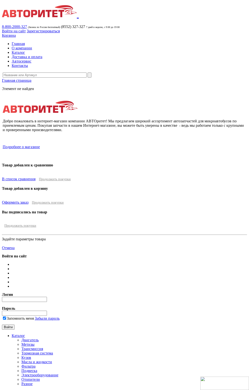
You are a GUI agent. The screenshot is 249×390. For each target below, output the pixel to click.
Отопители (30, 379)
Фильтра (28, 366)
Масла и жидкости (36, 362)
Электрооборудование (39, 375)
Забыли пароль (47, 318)
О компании (22, 48)
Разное (27, 384)
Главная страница (16, 80)
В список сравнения (19, 179)
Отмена (8, 248)
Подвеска (29, 371)
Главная (18, 44)
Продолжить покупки (55, 179)
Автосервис (21, 61)
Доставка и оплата (27, 57)
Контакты (20, 65)
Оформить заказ (15, 202)
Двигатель (30, 340)
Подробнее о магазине (21, 147)
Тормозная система (37, 353)
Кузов (26, 357)
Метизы (28, 344)
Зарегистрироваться (43, 31)
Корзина (9, 35)
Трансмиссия (32, 349)
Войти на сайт (14, 31)
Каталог (18, 52)
